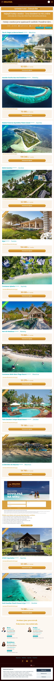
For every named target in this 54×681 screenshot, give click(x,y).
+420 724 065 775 (36, 634)
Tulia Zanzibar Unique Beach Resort (16, 419)
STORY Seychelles (10, 558)
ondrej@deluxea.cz (11, 632)
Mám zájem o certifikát (27, 525)
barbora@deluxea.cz (37, 632)
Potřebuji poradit (39, 27)
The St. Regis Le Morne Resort (14, 32)
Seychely (29, 657)
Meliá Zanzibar (9, 168)
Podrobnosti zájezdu (27, 70)
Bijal (6, 241)
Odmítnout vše (44, 673)
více (16, 63)
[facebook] (22, 661)
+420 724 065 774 (10, 634)
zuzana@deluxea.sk (11, 647)
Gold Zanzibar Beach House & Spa (16, 603)
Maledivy (24, 657)
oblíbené (15, 25)
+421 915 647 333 (10, 649)
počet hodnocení (34, 25)
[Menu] (52, 2)
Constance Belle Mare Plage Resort (16, 374)
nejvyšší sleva (44, 25)
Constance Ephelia (10, 286)
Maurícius (18, 657)
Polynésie (35, 657)
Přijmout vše (43, 670)
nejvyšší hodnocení (24, 25)
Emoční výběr (49, 27)
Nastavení (44, 676)
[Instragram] (31, 661)
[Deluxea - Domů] (6, 2)
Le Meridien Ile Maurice (12, 465)
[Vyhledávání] (49, 2)
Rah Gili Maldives (10, 331)
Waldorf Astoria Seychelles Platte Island (18, 123)
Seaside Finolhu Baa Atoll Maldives (16, 78)
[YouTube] (27, 661)
